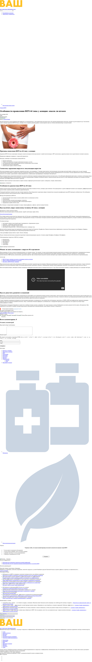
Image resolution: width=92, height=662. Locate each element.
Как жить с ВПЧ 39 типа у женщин (11, 261)
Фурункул (5, 356)
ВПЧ (4, 353)
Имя (1, 340)
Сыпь (6, 361)
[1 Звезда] (2, 315)
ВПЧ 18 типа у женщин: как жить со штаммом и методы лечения (18, 259)
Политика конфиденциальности (10, 637)
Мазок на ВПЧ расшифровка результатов (12, 260)
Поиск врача (11, 312)
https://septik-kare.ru (3, 613)
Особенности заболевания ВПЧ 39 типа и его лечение (15, 588)
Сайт (1, 343)
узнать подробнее (4, 570)
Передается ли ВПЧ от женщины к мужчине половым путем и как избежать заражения (23, 575)
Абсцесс (7, 360)
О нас (4, 631)
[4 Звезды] (17, 315)
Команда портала (7, 633)
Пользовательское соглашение (10, 636)
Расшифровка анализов (8, 13)
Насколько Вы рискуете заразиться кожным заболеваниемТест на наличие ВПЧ (21, 563)
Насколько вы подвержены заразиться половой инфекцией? (16, 562)
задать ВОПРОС (4, 312)
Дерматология (6, 359)
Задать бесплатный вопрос (6, 214)
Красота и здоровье (7, 350)
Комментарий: (3, 334)
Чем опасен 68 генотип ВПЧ (9, 593)
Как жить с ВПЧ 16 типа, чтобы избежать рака (13, 585)
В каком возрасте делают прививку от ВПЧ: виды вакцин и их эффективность (21, 577)
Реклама (4, 635)
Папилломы (5, 354)
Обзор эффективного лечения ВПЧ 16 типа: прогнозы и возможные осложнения (21, 580)
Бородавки (5, 355)
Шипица (5, 357)
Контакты (5, 634)
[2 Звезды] (7, 315)
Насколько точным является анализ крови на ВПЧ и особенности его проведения (21, 582)
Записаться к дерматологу (9, 14)
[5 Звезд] (22, 315)
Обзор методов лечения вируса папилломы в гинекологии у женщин (18, 591)
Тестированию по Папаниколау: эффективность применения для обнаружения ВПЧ (22, 595)
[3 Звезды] (12, 315)
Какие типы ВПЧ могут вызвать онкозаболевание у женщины (17, 598)
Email (1, 342)
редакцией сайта (17, 308)
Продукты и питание (7, 351)
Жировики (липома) (7, 362)
